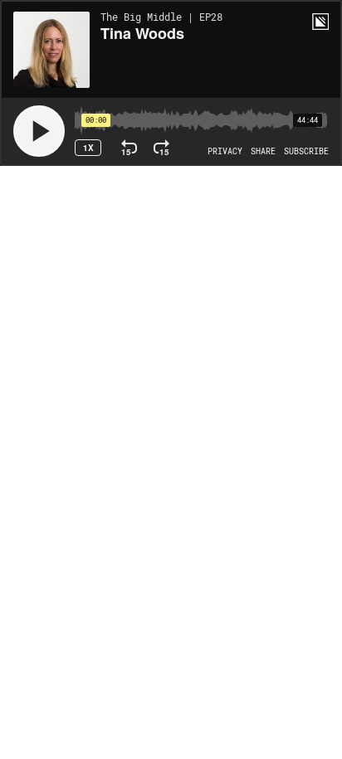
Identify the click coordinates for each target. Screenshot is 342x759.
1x (88, 147)
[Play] (39, 131)
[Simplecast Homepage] (320, 21)
